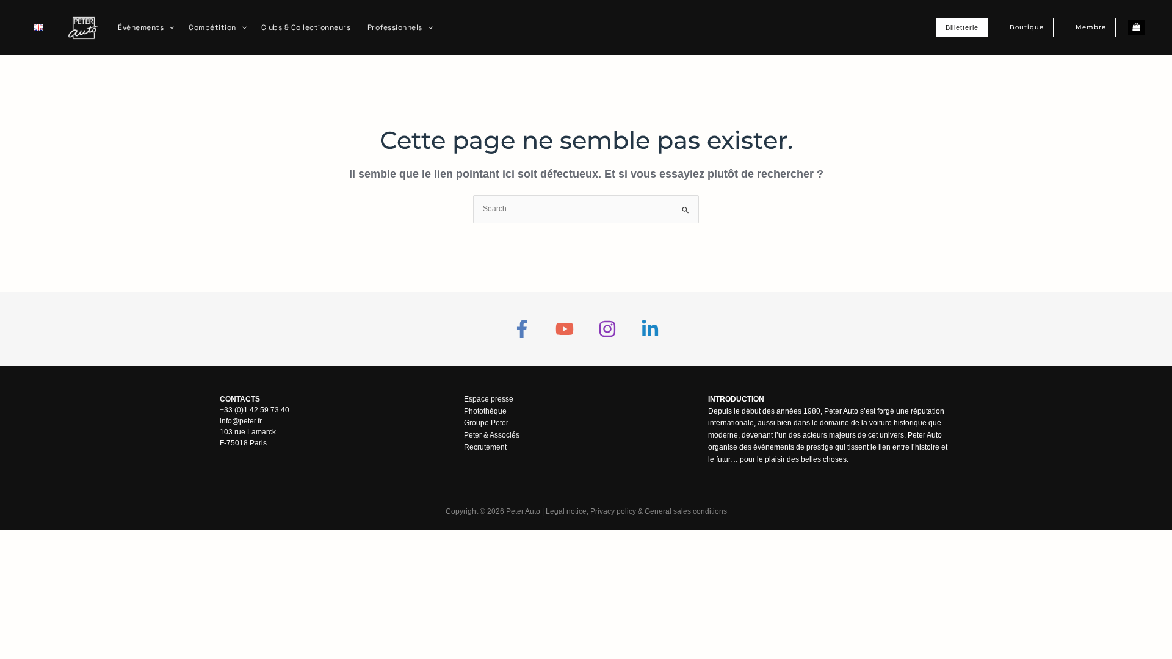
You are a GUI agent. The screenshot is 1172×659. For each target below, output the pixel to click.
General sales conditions (686, 511)
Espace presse (488, 399)
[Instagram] (607, 329)
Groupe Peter (486, 423)
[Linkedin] (650, 329)
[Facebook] (522, 329)
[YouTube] (564, 329)
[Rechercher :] (586, 208)
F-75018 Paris (243, 443)
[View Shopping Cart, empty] (1136, 27)
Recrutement (485, 447)
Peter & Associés (491, 435)
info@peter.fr (241, 421)
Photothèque (485, 411)
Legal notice (566, 511)
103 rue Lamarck (248, 432)
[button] (169, 27)
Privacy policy (613, 511)
